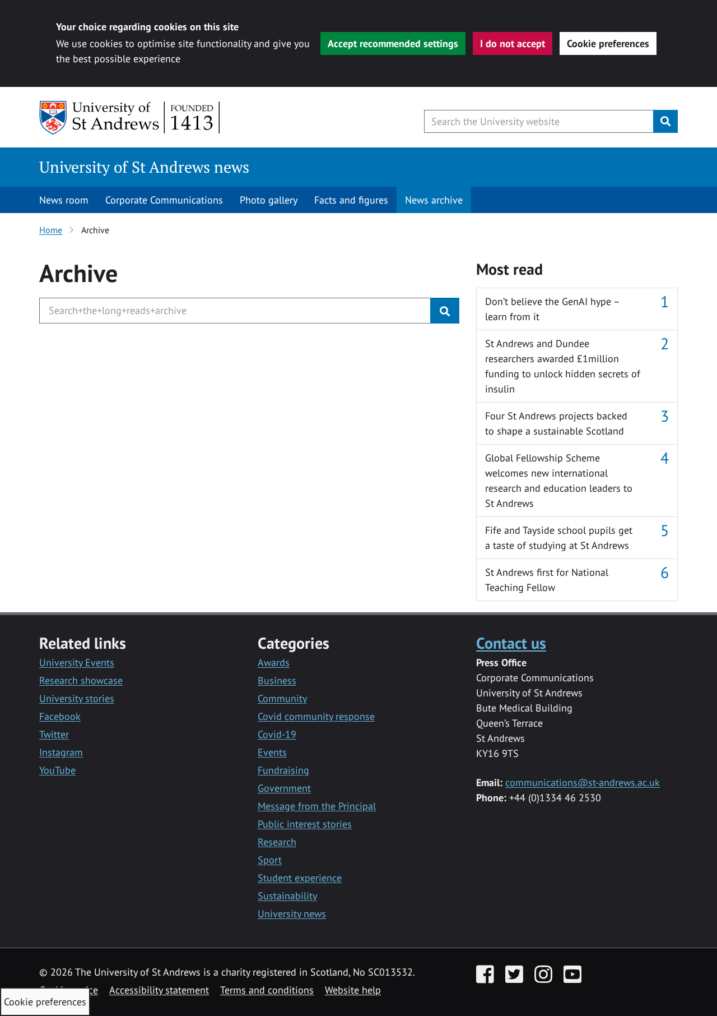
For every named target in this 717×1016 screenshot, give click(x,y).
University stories (76, 698)
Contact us (511, 642)
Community (282, 698)
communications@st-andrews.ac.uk (582, 782)
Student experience (300, 877)
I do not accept (512, 43)
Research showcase (81, 680)
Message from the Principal (317, 806)
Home (50, 229)
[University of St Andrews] (130, 118)
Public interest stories (305, 824)
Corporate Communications (164, 199)
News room (64, 199)
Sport (270, 859)
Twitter (54, 734)
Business (277, 680)
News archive (434, 199)
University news (292, 913)
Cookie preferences (608, 43)
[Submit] (444, 311)
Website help (353, 989)
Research (277, 841)
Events (272, 752)
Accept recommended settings (393, 43)
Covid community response (316, 716)
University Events (76, 662)
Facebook (60, 716)
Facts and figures (351, 199)
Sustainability (287, 895)
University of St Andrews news (144, 166)
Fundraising (283, 770)
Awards (274, 662)
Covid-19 (277, 734)
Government (284, 788)
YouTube (57, 770)
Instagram (61, 752)
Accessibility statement (159, 989)
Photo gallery (268, 199)
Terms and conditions (267, 989)
